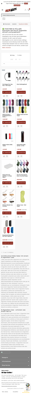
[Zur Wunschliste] (7, 96)
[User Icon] (25, 10)
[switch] (27, 389)
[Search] (3, 19)
